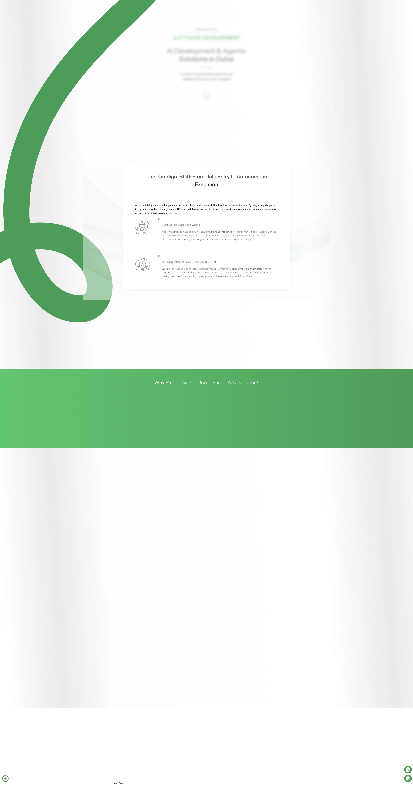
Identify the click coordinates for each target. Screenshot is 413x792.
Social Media (245, 763)
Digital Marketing (247, 747)
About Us (228, 9)
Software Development (122, 747)
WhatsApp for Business (121, 763)
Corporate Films (270, 751)
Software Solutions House (128, 736)
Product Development (120, 782)
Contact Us (292, 8)
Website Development (223, 747)
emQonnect (246, 9)
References (265, 9)
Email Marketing (246, 751)
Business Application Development (125, 751)
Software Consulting (121, 775)
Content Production (272, 747)
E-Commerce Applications (122, 770)
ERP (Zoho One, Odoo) (158, 755)
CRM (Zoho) (154, 751)
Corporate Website (221, 751)
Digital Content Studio (227, 736)
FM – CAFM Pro (156, 759)
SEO (242, 755)
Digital (212, 9)
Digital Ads (244, 759)
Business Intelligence (120, 767)
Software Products (158, 747)
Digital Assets (269, 755)
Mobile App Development (122, 755)
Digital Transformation (120, 779)
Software (197, 9)
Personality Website (221, 755)
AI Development (118, 759)
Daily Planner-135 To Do (159, 763)
